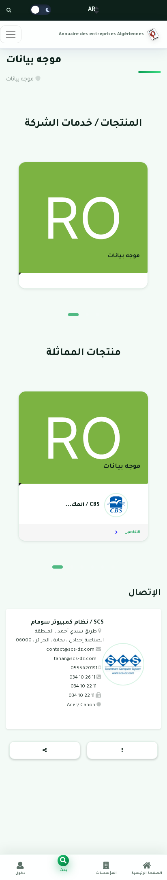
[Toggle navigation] (10, 34)
